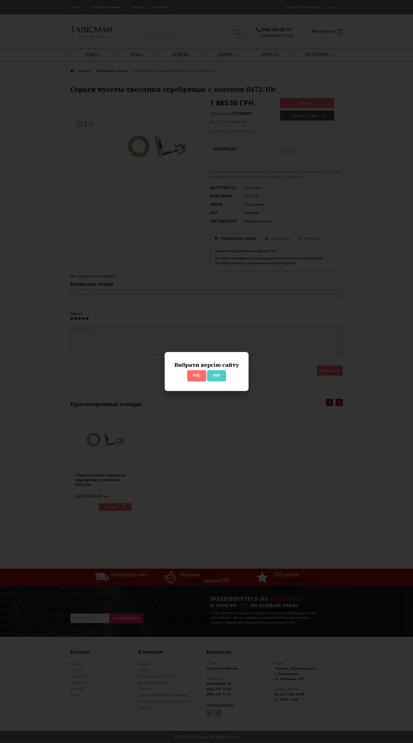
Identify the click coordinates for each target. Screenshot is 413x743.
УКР (216, 375)
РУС (197, 375)
